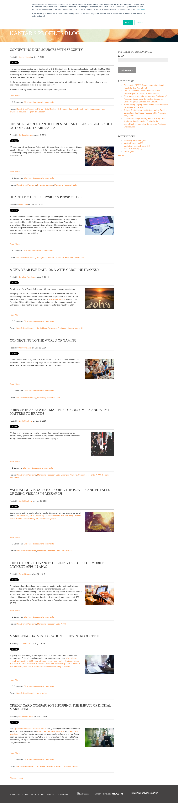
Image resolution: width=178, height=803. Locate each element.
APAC (98, 475)
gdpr (32, 112)
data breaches (43, 731)
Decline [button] (140, 22)
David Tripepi (25, 57)
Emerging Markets (69, 475)
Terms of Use (62, 795)
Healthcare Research (64, 257)
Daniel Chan (24, 574)
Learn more (140, 9)
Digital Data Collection (47, 328)
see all (121, 156)
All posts (13, 778)
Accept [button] (127, 22)
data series (24, 112)
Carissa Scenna (26, 135)
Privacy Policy (48, 795)
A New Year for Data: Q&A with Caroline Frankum (55, 269)
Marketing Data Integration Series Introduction (55, 636)
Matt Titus (23, 204)
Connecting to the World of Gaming (43, 340)
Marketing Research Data (65, 185)
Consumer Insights (86, 475)
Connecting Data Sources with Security (46, 49)
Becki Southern (25, 421)
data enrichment (76, 109)
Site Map (35, 795)
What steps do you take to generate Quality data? (145, 96)
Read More (15, 96)
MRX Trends (61, 109)
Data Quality (50, 109)
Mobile (129, 151)
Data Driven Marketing (26, 109)
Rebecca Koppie (26, 716)
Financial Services (45, 185)
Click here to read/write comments (39, 102)
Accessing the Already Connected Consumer (143, 99)
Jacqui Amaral (25, 643)
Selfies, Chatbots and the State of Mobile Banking (145, 110)
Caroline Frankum (27, 277)
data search (40, 112)
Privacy (40, 109)
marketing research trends (66, 766)
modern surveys (133, 149)
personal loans (57, 731)
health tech (79, 257)
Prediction (62, 328)
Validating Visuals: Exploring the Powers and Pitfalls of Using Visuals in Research (60, 491)
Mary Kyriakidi (25, 348)
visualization (66, 551)
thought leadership (45, 257)
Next (21, 778)
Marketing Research (135, 140)
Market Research (133, 143)
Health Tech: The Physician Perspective (46, 197)
